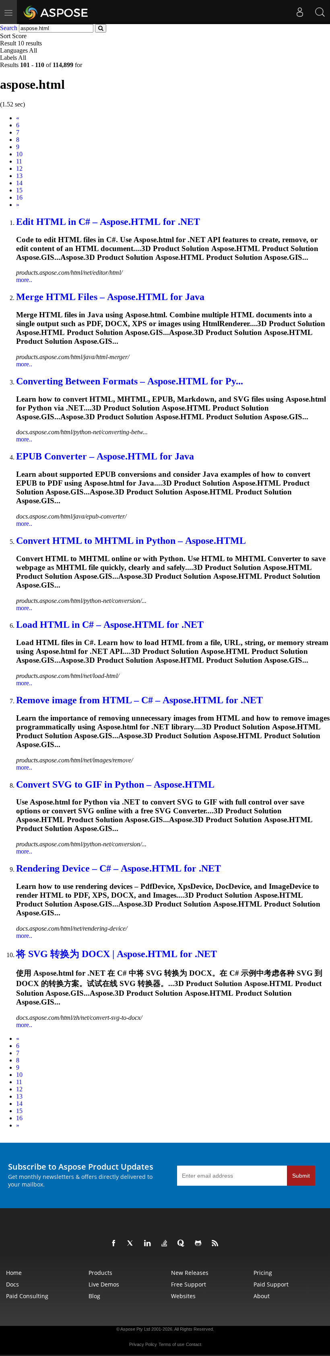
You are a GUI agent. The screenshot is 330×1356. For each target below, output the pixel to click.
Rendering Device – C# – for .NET (118, 868)
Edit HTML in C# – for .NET (108, 221)
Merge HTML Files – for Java (110, 297)
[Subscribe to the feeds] (216, 1243)
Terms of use (171, 1344)
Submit (301, 1175)
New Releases (189, 1272)
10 (19, 154)
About (262, 1296)
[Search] (320, 12)
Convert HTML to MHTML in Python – (131, 540)
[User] (300, 12)
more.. (24, 279)
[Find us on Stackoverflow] (166, 1243)
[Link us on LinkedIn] (149, 1243)
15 (19, 190)
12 (19, 168)
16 (19, 197)
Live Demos (104, 1284)
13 (19, 175)
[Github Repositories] (199, 1243)
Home (14, 1272)
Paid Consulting (27, 1296)
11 (19, 161)
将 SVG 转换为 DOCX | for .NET (116, 954)
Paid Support (271, 1284)
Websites (183, 1296)
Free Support (188, 1284)
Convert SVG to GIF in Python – (115, 784)
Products (100, 1272)
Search (8, 28)
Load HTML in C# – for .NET (110, 624)
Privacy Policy (143, 1344)
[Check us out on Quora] (182, 1243)
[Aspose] (56, 12)
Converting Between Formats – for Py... (129, 381)
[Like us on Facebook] (115, 1243)
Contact (193, 1344)
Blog (94, 1296)
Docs (12, 1284)
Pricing (263, 1272)
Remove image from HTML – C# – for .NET (139, 700)
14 (19, 183)
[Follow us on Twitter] (132, 1243)
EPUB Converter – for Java (105, 456)
